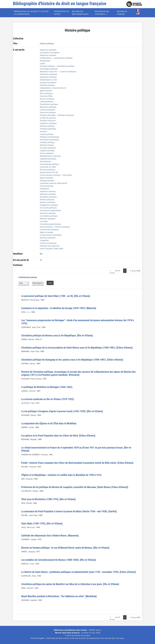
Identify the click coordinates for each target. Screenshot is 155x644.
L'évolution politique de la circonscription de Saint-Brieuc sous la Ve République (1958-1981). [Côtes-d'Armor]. (77, 347)
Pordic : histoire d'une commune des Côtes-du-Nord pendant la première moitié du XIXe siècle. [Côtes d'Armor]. (77, 462)
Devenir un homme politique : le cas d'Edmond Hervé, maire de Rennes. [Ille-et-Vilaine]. (65, 547)
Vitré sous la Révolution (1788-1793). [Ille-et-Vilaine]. (48, 499)
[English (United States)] (137, 13)
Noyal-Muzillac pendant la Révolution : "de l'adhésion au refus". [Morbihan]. (59, 596)
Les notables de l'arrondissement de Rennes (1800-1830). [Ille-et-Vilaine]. (58, 559)
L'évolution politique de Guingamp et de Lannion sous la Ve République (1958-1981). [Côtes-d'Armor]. (72, 359)
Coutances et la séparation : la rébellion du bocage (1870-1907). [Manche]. (59, 308)
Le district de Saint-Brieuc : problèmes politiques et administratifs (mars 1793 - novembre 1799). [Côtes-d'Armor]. (78, 571)
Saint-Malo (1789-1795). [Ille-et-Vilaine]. (42, 523)
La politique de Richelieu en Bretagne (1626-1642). (47, 386)
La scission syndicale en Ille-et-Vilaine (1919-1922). (47, 399)
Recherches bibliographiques (80, 12)
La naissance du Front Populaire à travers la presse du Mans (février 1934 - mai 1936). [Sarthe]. (69, 511)
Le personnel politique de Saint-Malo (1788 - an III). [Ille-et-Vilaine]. (56, 295)
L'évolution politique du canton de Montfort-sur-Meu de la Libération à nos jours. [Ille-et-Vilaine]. (70, 584)
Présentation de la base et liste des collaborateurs (31, 12)
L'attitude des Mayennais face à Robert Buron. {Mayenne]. (50, 535)
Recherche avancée (122, 12)
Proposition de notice (61, 12)
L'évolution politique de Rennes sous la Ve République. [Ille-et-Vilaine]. (57, 335)
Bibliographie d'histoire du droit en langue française (59, 3)
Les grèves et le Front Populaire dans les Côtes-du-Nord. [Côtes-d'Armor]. (58, 435)
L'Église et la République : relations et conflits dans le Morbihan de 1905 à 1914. (61, 474)
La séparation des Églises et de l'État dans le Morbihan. (49, 423)
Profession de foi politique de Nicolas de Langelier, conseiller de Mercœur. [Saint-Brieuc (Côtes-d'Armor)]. (75, 487)
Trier (50, 283)
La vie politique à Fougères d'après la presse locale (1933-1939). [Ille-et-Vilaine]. (62, 411)
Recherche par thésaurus (102, 12)
